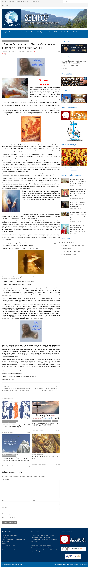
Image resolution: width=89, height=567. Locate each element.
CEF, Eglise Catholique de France (73, 245)
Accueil (4, 1)
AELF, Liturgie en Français (70, 251)
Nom (3, 500)
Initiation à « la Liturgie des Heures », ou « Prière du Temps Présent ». (78, 181)
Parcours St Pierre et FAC (22, 1)
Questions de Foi (65, 32)
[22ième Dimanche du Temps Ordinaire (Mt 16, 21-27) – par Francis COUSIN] (46, 402)
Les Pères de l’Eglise (52, 32)
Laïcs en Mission (35, 1)
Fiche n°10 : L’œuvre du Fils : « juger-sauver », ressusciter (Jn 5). (77, 204)
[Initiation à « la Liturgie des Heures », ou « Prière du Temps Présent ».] (65, 179)
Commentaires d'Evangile (8, 40)
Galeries (5, 36)
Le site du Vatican (67, 242)
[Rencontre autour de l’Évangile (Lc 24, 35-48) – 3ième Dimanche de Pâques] (16, 402)
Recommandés (26, 40)
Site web (4, 507)
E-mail (34, 500)
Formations (65, 69)
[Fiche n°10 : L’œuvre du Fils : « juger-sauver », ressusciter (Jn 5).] (65, 202)
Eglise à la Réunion (68, 248)
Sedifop (5, 54)
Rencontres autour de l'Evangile (9, 422)
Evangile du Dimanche (9, 32)
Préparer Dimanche (17, 40)
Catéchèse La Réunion (69, 254)
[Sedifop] (44, 18)
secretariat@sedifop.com (12, 550)
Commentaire (6, 479)
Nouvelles (34, 454)
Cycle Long (11, 1)
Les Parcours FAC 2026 (69, 66)
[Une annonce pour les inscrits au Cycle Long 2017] (46, 435)
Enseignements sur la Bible (26, 32)
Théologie (40, 32)
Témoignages (77, 32)
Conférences (5, 5)
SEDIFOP (4, 537)
